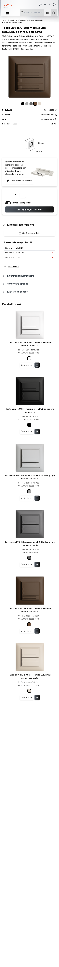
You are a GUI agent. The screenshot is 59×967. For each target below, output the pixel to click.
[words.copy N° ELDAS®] (55, 110)
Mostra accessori (17, 291)
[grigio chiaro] (27, 104)
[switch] (8, 202)
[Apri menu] (7, 13)
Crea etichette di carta (21, 181)
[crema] (40, 104)
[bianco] (19, 104)
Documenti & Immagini (20, 275)
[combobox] (39, 12)
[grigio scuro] (31, 104)
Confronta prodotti (31, 233)
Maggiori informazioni (20, 224)
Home (4, 20)
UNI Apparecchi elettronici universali (29, 20)
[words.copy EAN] (55, 119)
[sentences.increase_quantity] (23, 195)
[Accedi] (54, 4)
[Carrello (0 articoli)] (53, 12)
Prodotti (11, 20)
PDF (55, 124)
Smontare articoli (17, 283)
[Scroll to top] (51, 959)
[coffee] (36, 104)
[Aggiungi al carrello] (37, 365)
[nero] (23, 104)
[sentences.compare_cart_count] (47, 12)
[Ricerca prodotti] (22, 12)
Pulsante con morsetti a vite (12, 22)
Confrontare (27, 365)
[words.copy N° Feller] (55, 115)
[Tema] (40, 4)
